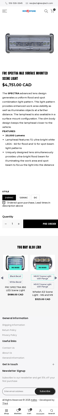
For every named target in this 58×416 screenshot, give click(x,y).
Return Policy (9, 330)
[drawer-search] (46, 11)
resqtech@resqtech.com (41, 3)
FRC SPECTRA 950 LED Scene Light (15, 289)
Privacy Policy (9, 335)
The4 (5, 403)
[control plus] (18, 224)
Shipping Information (13, 325)
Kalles (34, 399)
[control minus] (5, 224)
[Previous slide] (2, 278)
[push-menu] (4, 11)
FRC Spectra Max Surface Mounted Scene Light (25, 75)
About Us (7, 352)
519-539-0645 (16, 3)
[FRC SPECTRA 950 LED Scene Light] (15, 263)
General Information (13, 357)
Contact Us (8, 347)
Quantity (7, 216)
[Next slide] (56, 278)
